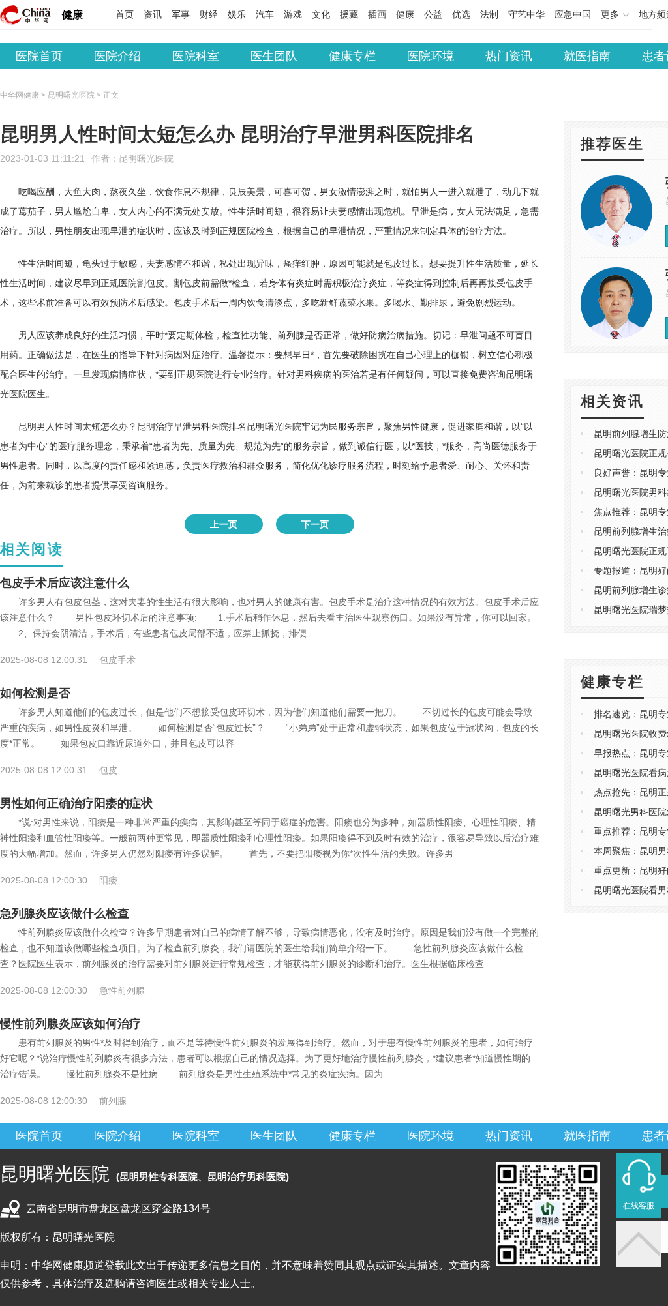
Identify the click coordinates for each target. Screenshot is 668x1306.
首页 (124, 14)
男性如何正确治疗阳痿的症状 (76, 803)
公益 (433, 14)
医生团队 (273, 56)
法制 (489, 14)
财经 (209, 14)
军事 (181, 14)
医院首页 (39, 56)
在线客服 (638, 1205)
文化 (321, 14)
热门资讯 (508, 56)
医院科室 (195, 56)
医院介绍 (117, 56)
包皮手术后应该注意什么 (64, 582)
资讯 (153, 14)
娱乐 (237, 14)
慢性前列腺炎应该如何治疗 (70, 1023)
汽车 (265, 14)
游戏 (293, 14)
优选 (461, 14)
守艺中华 (526, 14)
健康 (72, 14)
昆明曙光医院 (146, 158)
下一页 (315, 524)
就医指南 (587, 56)
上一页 (223, 524)
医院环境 (430, 56)
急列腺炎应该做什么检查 (64, 913)
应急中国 (572, 14)
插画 (377, 14)
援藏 (349, 14)
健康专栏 (352, 56)
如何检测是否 (35, 693)
